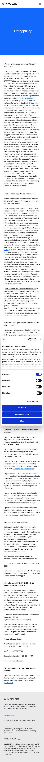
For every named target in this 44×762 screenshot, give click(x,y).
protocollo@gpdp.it (16, 661)
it (33, 98)
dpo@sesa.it (8, 683)
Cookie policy (18, 729)
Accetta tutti (22, 408)
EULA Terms (8, 733)
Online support (8, 731)
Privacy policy (8, 729)
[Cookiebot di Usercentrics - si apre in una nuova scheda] (27, 339)
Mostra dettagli (32, 401)
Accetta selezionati (22, 414)
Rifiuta (22, 421)
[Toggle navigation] (40, 4)
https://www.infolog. (25, 98)
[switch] (39, 380)
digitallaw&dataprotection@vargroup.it (18, 619)
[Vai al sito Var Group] (12, 739)
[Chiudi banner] (41, 339)
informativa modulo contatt (23, 469)
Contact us (28, 729)
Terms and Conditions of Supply (25, 731)
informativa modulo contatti (23, 315)
